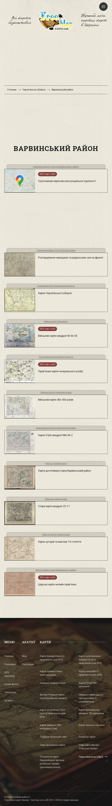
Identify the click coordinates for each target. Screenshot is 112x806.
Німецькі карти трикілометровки (56, 392)
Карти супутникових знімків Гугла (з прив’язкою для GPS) (90, 660)
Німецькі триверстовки (56, 499)
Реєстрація (28, 664)
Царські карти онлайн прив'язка (57, 584)
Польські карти (87, 736)
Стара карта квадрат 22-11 (54, 506)
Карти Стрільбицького (56, 463)
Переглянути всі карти (91, 756)
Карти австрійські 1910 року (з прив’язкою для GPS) (52, 713)
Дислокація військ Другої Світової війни (56, 250)
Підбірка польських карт (53, 736)
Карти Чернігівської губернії (55, 293)
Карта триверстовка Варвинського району (56, 570)
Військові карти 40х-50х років (55, 399)
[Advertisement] (56, 59)
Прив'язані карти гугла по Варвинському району (56, 166)
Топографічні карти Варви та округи (56, 357)
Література (10, 692)
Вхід (24, 656)
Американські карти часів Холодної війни (56, 428)
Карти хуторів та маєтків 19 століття (59, 541)
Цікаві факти (11, 684)
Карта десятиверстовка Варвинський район (64, 470)
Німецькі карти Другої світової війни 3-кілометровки (91, 698)
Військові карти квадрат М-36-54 (57, 335)
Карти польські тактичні (92, 725)
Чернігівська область (34, 89)
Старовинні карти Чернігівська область (56, 286)
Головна (11, 89)
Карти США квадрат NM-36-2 (55, 435)
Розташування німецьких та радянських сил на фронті (70, 257)
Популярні (10, 664)
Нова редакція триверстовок (56, 534)
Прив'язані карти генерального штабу (60, 371)
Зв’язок (8, 700)
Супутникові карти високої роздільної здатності (67, 181)
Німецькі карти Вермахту (56, 321)
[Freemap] (56, 20)
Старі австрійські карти (52, 745)
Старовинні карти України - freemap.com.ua (25, 800)
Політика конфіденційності (17, 797)
